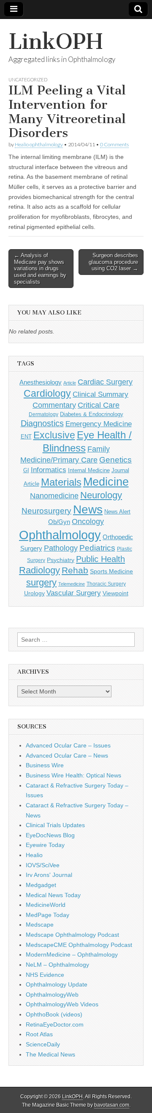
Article (69, 382)
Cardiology (47, 393)
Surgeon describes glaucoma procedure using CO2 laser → (113, 262)
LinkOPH (55, 41)
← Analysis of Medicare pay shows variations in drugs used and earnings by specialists (40, 268)
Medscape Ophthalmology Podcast (72, 934)
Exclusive (54, 435)
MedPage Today (47, 914)
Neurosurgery (46, 510)
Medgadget (41, 885)
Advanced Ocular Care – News (67, 755)
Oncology (88, 521)
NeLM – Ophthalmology (57, 964)
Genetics (115, 459)
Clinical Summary (100, 394)
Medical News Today (53, 895)
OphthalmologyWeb (52, 994)
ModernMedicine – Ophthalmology (72, 954)
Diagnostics (42, 423)
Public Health (100, 559)
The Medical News (50, 1054)
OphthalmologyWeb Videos (62, 1004)
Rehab (75, 570)
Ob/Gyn (59, 521)
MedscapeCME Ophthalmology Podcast (79, 944)
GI (26, 470)
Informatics (48, 470)
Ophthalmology (60, 535)
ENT (26, 437)
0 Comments (114, 144)
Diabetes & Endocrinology (91, 414)
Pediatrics (97, 547)
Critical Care (98, 405)
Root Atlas (39, 1034)
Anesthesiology (40, 382)
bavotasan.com (111, 1105)
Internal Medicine (89, 470)
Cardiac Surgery (105, 382)
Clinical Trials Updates (55, 825)
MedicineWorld (45, 904)
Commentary (54, 405)
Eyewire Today (45, 844)
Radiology (39, 570)
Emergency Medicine (98, 423)
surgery (41, 582)
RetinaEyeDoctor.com (55, 1024)
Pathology (61, 548)
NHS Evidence (45, 974)
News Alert (117, 511)
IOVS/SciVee (43, 865)
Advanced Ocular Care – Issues (68, 745)
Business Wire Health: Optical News (73, 775)
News (88, 509)
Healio (34, 855)
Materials (61, 482)
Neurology (101, 495)
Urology (34, 593)
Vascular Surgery (73, 593)
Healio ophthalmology (39, 144)
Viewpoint (115, 593)
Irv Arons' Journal (49, 874)
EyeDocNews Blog (50, 835)
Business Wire (45, 765)
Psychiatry (60, 559)
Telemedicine (71, 583)
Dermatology (43, 414)
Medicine (106, 482)
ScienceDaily (43, 1044)
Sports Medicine (111, 571)
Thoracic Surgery (106, 584)
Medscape (40, 924)
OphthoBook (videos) (54, 1014)
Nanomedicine (54, 496)
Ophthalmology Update (56, 984)
